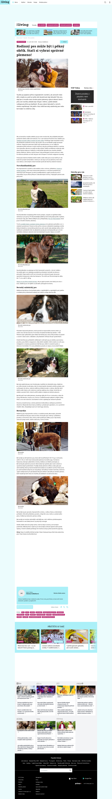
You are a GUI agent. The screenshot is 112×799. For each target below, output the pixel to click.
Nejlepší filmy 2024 (34, 761)
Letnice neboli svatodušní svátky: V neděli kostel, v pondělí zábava (51, 647)
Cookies (20, 789)
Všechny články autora (59, 593)
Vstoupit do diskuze (25, 607)
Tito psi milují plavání (54, 218)
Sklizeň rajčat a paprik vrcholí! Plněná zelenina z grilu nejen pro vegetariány (65, 732)
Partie (64, 761)
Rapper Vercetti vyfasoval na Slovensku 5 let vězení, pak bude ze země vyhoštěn (45, 739)
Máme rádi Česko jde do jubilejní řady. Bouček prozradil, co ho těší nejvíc (45, 711)
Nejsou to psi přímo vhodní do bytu (27, 281)
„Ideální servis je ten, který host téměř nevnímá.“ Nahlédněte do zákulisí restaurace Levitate (85, 711)
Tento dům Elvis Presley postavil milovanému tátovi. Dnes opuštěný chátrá (86, 33)
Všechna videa (88, 88)
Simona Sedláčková (43, 42)
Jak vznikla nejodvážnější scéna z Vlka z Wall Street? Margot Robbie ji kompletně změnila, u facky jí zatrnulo (25, 748)
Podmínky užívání (22, 786)
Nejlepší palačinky (62, 765)
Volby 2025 (46, 763)
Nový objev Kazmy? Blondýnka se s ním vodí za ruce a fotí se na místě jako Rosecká (45, 747)
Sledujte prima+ (43, 2)
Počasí (69, 761)
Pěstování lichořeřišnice (83, 763)
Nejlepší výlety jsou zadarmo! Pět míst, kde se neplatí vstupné (65, 746)
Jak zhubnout (24, 761)
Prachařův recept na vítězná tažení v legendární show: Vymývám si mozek (45, 696)
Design (35, 2)
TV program (52, 761)
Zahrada (29, 2)
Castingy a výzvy (39, 782)
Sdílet (64, 42)
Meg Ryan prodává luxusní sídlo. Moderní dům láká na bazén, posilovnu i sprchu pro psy (60, 33)
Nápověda (38, 789)
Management (38, 777)
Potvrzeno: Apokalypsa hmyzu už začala (65, 695)
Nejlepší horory (44, 761)
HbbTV (19, 784)
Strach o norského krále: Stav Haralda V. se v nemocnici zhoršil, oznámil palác (25, 711)
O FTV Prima (21, 777)
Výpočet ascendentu (40, 765)
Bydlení (23, 2)
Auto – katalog (26, 763)
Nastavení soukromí (40, 794)
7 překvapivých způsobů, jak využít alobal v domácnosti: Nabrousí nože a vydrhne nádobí (75, 647)
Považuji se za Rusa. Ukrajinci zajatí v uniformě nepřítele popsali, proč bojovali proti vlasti (25, 696)
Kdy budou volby (76, 761)
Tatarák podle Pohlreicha (63, 763)
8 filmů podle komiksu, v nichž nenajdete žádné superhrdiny (24, 738)
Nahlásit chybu (21, 794)
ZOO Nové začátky (86, 761)
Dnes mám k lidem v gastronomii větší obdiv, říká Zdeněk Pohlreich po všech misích (45, 704)
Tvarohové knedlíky (52, 765)
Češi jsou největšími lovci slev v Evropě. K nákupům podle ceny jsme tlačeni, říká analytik (25, 704)
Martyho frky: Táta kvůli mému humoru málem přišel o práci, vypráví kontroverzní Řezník (44, 732)
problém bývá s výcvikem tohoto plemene (33, 224)
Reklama (20, 782)
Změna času (59, 761)
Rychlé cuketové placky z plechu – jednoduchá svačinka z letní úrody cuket (85, 696)
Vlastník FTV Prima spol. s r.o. (24, 791)
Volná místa (20, 779)
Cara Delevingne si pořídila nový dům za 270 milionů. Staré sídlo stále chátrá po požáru (33, 33)
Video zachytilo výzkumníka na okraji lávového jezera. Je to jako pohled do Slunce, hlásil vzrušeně (65, 711)
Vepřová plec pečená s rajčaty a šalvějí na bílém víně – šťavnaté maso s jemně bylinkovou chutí (85, 704)
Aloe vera (73, 763)
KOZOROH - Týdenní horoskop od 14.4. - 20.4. (89, 113)
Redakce (38, 791)
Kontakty (38, 784)
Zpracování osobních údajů (41, 786)
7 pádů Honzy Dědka (36, 763)
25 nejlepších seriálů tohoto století (25, 730)
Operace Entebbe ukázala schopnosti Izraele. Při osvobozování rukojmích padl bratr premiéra (65, 705)
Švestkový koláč (72, 765)
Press (37, 779)
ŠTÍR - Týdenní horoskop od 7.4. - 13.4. (88, 120)
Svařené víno (53, 763)
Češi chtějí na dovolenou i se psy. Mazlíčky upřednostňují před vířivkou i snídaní (65, 739)
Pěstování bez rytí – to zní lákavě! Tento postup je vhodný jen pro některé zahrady (26, 647)
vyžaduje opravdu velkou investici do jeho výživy (30, 140)
